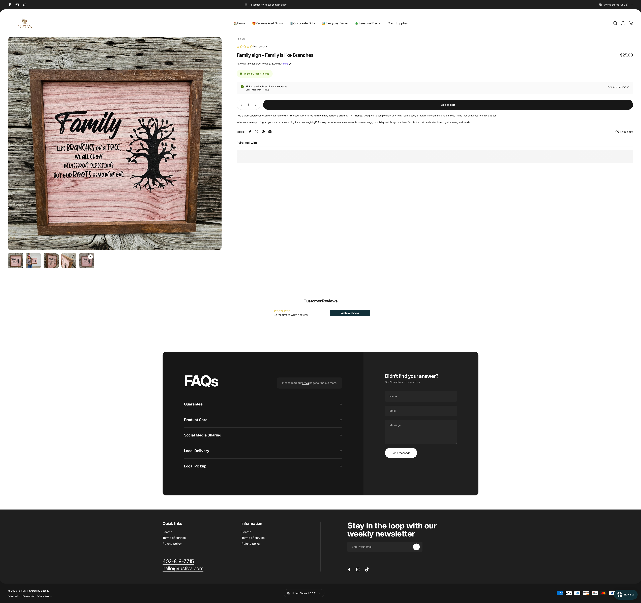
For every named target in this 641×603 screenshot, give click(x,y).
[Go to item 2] (33, 260)
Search (167, 532)
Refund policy (172, 543)
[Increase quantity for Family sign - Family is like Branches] (256, 105)
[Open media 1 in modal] (115, 143)
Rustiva (241, 38)
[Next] (213, 151)
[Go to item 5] (86, 260)
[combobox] (616, 4)
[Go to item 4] (68, 260)
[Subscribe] (416, 547)
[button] (245, 46)
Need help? (626, 131)
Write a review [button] (350, 312)
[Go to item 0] (15, 260)
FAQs (305, 383)
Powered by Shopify (38, 590)
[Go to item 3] (51, 260)
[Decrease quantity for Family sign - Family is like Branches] (241, 105)
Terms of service (174, 537)
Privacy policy (28, 596)
